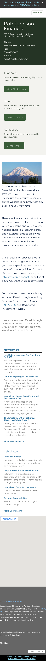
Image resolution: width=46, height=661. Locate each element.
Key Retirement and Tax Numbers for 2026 (22, 356)
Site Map (4, 643)
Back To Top (35, 652)
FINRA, (43, 609)
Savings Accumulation (15, 498)
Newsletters (11, 349)
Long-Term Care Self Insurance (20, 487)
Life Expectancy (12, 456)
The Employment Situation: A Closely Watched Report (19, 419)
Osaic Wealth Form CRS (11, 601)
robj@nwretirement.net (16, 59)
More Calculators (13, 511)
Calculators (11, 451)
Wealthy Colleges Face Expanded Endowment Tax (21, 397)
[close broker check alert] (42, 2)
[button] (37, 12)
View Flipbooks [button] (15, 89)
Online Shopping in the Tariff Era (21, 376)
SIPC (2, 611)
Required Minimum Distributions (21, 470)
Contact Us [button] (13, 146)
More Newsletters (14, 441)
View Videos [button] (14, 117)
